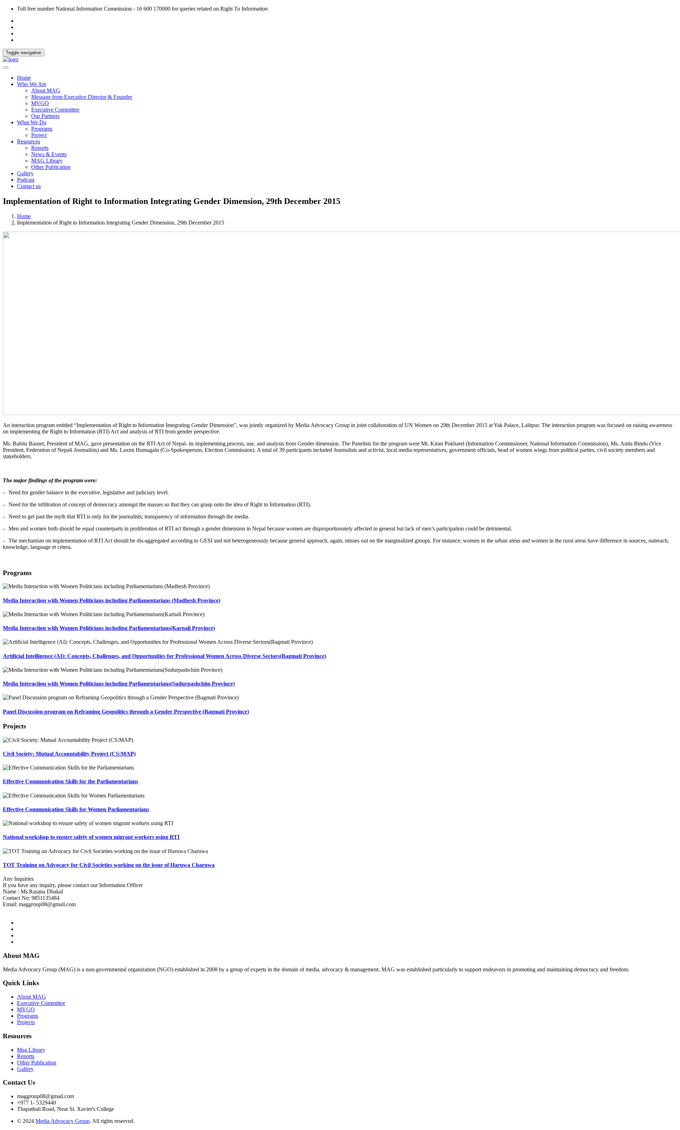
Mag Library (31, 1050)
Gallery (25, 173)
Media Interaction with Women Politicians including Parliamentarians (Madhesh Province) (111, 600)
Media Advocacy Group (62, 1121)
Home (24, 78)
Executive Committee (55, 110)
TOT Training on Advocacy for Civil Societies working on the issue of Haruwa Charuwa (109, 865)
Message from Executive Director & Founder (81, 97)
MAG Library (47, 161)
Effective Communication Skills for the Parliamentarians (70, 781)
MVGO (40, 103)
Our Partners (45, 116)
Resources (28, 141)
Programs (41, 129)
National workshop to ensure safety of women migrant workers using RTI (91, 837)
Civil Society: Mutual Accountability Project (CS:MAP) (69, 754)
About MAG (45, 90)
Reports (40, 148)
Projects (26, 1022)
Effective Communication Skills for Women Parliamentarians (76, 809)
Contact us (29, 186)
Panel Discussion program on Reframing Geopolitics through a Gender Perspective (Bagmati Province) (126, 712)
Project (39, 135)
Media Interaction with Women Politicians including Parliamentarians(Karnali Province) (109, 628)
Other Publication (50, 167)
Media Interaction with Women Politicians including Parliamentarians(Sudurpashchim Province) (119, 684)
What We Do (31, 122)
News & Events (49, 154)
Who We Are (31, 84)
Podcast (25, 180)
